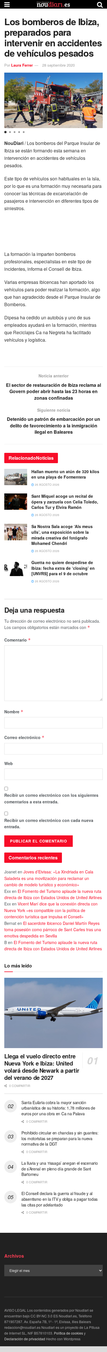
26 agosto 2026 (46, 485)
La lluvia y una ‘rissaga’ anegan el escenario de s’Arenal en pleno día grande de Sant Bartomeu (59, 1168)
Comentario (17, 640)
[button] (5, 132)
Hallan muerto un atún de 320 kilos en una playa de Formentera (65, 474)
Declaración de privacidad (24, 1338)
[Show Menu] (7, 4)
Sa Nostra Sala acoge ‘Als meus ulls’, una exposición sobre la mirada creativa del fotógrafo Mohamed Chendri (62, 534)
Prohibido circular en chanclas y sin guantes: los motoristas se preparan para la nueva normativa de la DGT (59, 1138)
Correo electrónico (24, 737)
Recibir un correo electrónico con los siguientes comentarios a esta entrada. (51, 798)
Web (8, 763)
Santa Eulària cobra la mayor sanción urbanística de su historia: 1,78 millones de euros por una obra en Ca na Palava (58, 1108)
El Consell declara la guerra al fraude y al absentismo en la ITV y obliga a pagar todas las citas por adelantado (59, 1198)
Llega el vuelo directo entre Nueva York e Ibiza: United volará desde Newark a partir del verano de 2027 (41, 1067)
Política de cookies (68, 1333)
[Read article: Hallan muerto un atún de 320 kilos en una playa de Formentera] (15, 477)
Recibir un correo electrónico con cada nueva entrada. (48, 823)
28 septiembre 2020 (58, 65)
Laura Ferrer (22, 65)
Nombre (13, 711)
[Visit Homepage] (53, 4)
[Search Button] (100, 4)
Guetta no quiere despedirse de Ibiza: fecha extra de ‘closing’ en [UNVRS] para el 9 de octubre (63, 567)
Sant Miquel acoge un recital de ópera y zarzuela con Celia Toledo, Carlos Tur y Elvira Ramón (64, 501)
